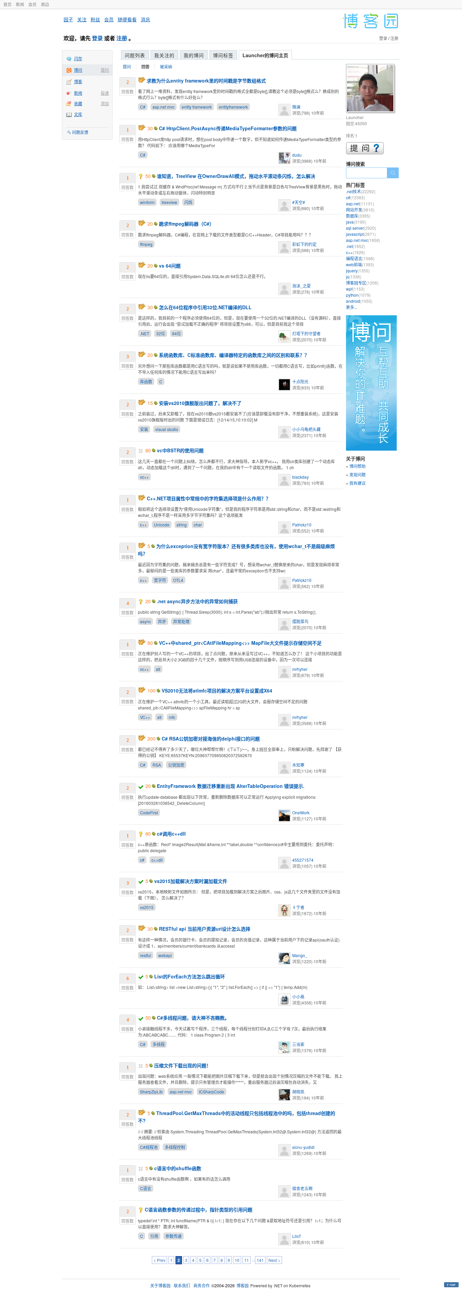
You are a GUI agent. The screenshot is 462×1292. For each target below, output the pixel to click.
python (358, 295)
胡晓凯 (298, 1091)
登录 (97, 38)
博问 (78, 70)
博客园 (242, 1285)
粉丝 (95, 19)
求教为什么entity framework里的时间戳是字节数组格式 (206, 80)
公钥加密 (176, 765)
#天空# (298, 202)
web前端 (360, 264)
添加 (105, 103)
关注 (82, 19)
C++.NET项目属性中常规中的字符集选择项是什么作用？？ (209, 498)
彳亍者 (298, 907)
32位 (160, 333)
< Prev (159, 1260)
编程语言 (360, 258)
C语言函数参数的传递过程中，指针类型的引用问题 (198, 1209)
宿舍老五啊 (302, 1188)
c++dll (157, 860)
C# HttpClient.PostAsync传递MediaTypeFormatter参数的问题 (228, 128)
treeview (169, 202)
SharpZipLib (151, 1091)
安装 (144, 429)
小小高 (298, 996)
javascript (361, 234)
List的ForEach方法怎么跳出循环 (189, 976)
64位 (176, 333)
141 (260, 1260)
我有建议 (357, 483)
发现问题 (357, 474)
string (182, 524)
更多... (351, 307)
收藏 (78, 103)
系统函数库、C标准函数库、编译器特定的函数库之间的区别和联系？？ (234, 355)
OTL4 (178, 580)
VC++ (145, 717)
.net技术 (360, 191)
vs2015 (147, 907)
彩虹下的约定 (304, 244)
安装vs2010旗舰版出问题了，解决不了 (200, 403)
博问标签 (223, 55)
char (198, 524)
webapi (165, 955)
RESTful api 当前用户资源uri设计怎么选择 (204, 928)
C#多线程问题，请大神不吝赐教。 (193, 1017)
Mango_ (299, 955)
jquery (358, 270)
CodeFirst (149, 812)
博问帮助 (357, 466)
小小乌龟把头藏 (306, 429)
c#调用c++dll (171, 833)
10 (237, 1260)
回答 (145, 67)
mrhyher (299, 669)
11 (246, 1260)
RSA (157, 765)
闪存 (78, 58)
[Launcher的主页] (371, 89)
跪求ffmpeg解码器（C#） (186, 223)
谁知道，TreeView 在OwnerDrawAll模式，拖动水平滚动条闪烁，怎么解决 (236, 176)
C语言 (145, 1188)
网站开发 (360, 209)
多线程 (159, 1044)
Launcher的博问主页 (265, 55)
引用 (154, 1236)
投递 (105, 93)
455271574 (303, 860)
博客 (78, 81)
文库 (78, 114)
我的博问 (194, 55)
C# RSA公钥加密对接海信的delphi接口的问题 (211, 738)
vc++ (144, 477)
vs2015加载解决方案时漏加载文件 (190, 881)
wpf (355, 289)
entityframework (233, 107)
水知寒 (298, 765)
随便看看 (127, 19)
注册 (121, 38)
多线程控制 (175, 1147)
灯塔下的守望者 (306, 333)
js (353, 276)
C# (142, 107)
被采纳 (166, 66)
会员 (32, 4)
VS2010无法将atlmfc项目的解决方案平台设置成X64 (217, 690)
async (145, 621)
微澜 (296, 107)
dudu (297, 155)
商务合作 (201, 1285)
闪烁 (188, 202)
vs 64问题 (170, 265)
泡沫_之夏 (301, 286)
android (359, 301)
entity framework (197, 107)
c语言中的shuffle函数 (177, 1168)
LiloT (296, 1236)
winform (147, 202)
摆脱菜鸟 (300, 621)
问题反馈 (80, 132)
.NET (144, 333)
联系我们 (182, 1285)
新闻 (20, 4)
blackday (300, 477)
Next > (274, 1260)
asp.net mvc (164, 107)
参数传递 (173, 1236)
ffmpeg (146, 244)
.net (355, 246)
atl (158, 669)
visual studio (166, 429)
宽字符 (160, 580)
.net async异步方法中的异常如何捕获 (197, 601)
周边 (45, 4)
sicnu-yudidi (303, 1147)
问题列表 (135, 55)
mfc (172, 717)
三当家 (298, 1044)
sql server (361, 228)
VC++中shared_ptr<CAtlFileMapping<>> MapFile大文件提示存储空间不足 (240, 642)
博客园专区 (362, 283)
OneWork (300, 812)
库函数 (146, 381)
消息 (145, 19)
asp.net (360, 203)
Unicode (161, 524)
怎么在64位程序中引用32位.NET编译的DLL (205, 307)
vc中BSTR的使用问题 (180, 450)
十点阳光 (300, 381)
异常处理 (181, 621)
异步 (162, 621)
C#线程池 (149, 1147)
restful (145, 955)
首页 (7, 4)
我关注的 (164, 55)
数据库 (358, 216)
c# (142, 860)
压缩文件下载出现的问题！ (182, 1065)
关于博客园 (160, 1285)
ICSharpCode (211, 1091)
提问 (105, 70)
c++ (143, 524)
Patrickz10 (301, 524)
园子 (68, 19)
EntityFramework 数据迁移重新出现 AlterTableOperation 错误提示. (230, 786)
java (356, 222)
